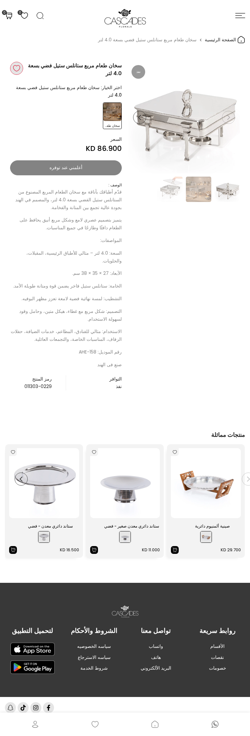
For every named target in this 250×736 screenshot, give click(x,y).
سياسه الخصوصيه (94, 646)
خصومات (217, 668)
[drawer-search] (40, 16)
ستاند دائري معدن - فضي (50, 526)
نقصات (217, 657)
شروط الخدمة (94, 668)
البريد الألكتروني (156, 668)
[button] (16, 68)
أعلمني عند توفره (65, 167)
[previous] (228, 117)
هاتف (156, 657)
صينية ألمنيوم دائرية (212, 526)
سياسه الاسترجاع (94, 657)
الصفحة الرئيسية (221, 39)
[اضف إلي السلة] (175, 550)
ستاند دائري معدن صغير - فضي (131, 526)
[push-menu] (240, 15)
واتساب (156, 646)
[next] (139, 117)
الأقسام (217, 646)
